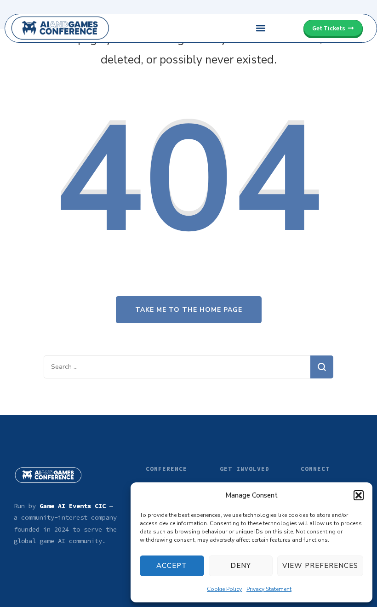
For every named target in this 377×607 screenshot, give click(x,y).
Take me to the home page (188, 309)
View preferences (320, 565)
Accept (171, 565)
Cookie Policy (224, 589)
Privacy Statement (268, 589)
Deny (240, 565)
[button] (358, 495)
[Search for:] (177, 366)
